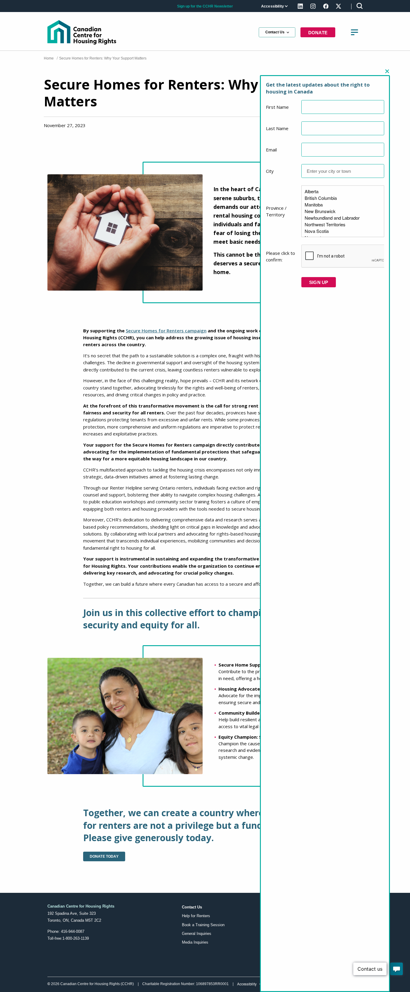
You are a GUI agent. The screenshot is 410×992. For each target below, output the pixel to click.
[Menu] (354, 32)
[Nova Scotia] (342, 231)
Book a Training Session (203, 925)
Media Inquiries (195, 942)
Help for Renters (196, 916)
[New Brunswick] (342, 211)
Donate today (104, 856)
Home (49, 58)
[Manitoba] (342, 204)
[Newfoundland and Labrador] (342, 218)
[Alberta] (342, 191)
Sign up (318, 282)
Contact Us (275, 32)
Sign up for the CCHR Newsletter (205, 6)
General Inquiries (196, 933)
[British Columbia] (342, 198)
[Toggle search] (360, 6)
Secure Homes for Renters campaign (166, 331)
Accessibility (272, 6)
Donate (317, 32)
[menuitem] (274, 6)
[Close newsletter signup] (387, 72)
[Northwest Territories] (342, 224)
